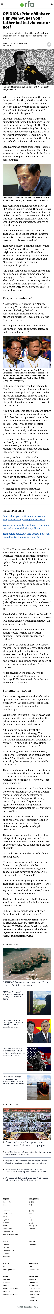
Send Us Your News (10, 1294)
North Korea (7, 1214)
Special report (8, 1251)
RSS (30, 1267)
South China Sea (9, 1229)
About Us (32, 1280)
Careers (32, 1297)
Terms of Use (34, 1285)
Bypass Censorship (10, 1288)
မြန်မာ (31, 1208)
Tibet (5, 1217)
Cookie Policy (34, 1291)
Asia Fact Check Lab (10, 1235)
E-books (6, 1254)
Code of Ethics (34, 1294)
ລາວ (30, 1214)
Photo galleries (9, 1270)
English (32, 1229)
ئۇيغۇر (31, 1223)
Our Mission (33, 1283)
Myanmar (6, 1211)
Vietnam (6, 1223)
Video (5, 1267)
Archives (6, 1257)
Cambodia (7, 1202)
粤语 (30, 1205)
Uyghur (6, 1220)
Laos (5, 1208)
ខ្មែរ (30, 1217)
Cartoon (6, 1245)
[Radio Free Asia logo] (27, 4)
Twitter (6, 1285)
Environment (8, 1232)
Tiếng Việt (33, 1226)
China (5, 1205)
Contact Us (33, 1300)
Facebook (6, 1283)
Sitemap (6, 1291)
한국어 (31, 1211)
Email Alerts (34, 1270)
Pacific (5, 1226)
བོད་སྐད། (31, 1220)
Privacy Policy (34, 1288)
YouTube (6, 1280)
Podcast (32, 1245)
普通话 (31, 1202)
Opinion (6, 1248)
